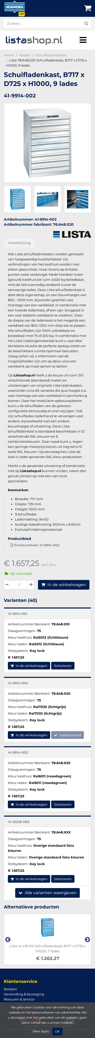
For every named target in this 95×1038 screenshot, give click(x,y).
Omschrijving (19, 243)
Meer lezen (41, 1031)
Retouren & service (19, 999)
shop (33, 40)
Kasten (25, 55)
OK (57, 1031)
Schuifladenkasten (51, 55)
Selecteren (63, 666)
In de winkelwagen (66, 584)
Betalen (10, 989)
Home (9, 55)
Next (86, 939)
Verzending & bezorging (24, 994)
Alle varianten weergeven (50, 892)
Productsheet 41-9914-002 (36, 545)
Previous (7, 939)
